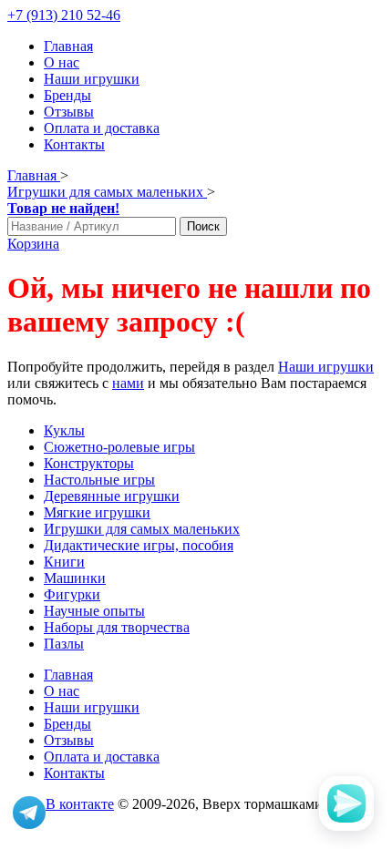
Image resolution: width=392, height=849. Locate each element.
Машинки (75, 578)
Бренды (67, 95)
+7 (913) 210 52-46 (63, 15)
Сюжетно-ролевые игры (119, 447)
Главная (68, 46)
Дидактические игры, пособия (138, 545)
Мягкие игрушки (97, 512)
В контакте (80, 804)
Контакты (74, 144)
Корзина (33, 243)
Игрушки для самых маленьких (142, 529)
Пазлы (64, 643)
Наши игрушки (91, 79)
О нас (61, 62)
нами (128, 383)
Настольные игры (99, 479)
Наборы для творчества (117, 627)
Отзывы (69, 111)
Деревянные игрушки (112, 496)
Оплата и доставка (102, 128)
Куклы (64, 430)
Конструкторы (89, 463)
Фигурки (72, 594)
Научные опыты (94, 611)
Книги (64, 561)
